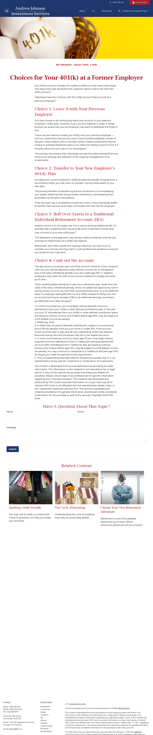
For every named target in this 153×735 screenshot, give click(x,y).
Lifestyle (43, 723)
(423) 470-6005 (15, 709)
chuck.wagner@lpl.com (12, 729)
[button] (82, 11)
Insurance (44, 715)
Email (81, 411)
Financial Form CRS (77, 704)
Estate (43, 712)
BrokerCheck (124, 708)
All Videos (44, 729)
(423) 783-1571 (118, 2)
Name (10, 411)
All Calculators (46, 731)
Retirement (45, 707)
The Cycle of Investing (70, 507)
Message (11, 427)
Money (43, 720)
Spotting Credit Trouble (25, 507)
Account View (141, 2)
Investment (45, 709)
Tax (41, 718)
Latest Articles (46, 726)
